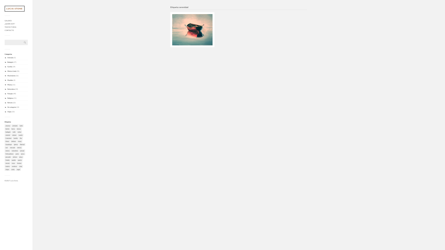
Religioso (10, 98)
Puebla (8, 160)
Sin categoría (11, 107)
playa (20, 157)
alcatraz (8, 126)
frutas (19, 141)
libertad (22, 144)
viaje (20, 166)
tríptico (8, 166)
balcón (7, 129)
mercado (12, 147)
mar (7, 147)
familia (16, 138)
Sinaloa (19, 163)
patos (17, 154)
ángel (18, 169)
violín (12, 169)
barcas (19, 129)
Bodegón (10, 62)
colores (14, 135)
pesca (22, 154)
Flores (7, 141)
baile (21, 126)
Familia (9, 67)
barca (13, 129)
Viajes (9, 112)
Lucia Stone (14, 8)
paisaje (22, 151)
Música (9, 85)
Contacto (9, 30)
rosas (13, 163)
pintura (15, 157)
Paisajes (10, 94)
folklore (13, 141)
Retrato (10, 103)
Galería (8, 21)
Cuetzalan (8, 138)
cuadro (20, 135)
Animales (10, 58)
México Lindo (11, 71)
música (8, 151)
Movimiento (11, 76)
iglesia (16, 144)
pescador (8, 157)
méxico (19, 147)
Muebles (10, 80)
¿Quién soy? (10, 24)
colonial (8, 135)
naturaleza (15, 151)
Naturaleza (11, 89)
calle (14, 132)
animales (14, 126)
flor (21, 138)
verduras (14, 166)
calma (19, 132)
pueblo (14, 160)
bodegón (8, 132)
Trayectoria (10, 27)
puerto (20, 160)
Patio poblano (9, 154)
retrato (8, 163)
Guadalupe (9, 144)
